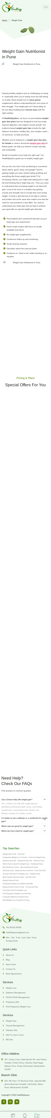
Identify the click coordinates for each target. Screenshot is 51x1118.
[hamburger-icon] (46, 7)
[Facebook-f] (3, 1101)
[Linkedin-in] (16, 1101)
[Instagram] (10, 1101)
